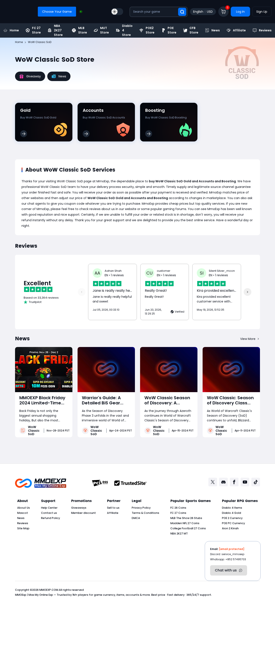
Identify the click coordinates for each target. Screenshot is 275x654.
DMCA (136, 518)
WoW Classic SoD (34, 430)
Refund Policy (50, 518)
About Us (23, 508)
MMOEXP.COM (48, 590)
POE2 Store (150, 30)
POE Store (172, 30)
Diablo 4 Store (127, 30)
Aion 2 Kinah (230, 528)
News (215, 30)
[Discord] (223, 482)
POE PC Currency (233, 523)
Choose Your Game (57, 11)
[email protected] (231, 549)
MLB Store (82, 30)
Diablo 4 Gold (231, 513)
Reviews (265, 30)
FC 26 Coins (178, 508)
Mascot (22, 513)
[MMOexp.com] (40, 483)
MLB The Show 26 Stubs (186, 518)
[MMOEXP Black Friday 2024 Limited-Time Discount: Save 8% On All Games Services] (43, 369)
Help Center (49, 508)
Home (14, 30)
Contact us (49, 513)
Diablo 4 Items (232, 508)
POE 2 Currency (232, 518)
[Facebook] (234, 482)
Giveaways (78, 508)
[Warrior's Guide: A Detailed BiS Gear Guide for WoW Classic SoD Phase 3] (106, 369)
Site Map (23, 528)
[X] (212, 482)
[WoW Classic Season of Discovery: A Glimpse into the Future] (168, 369)
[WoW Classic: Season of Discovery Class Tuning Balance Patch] (231, 369)
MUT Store (104, 30)
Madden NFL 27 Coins (184, 523)
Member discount (83, 513)
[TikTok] (255, 482)
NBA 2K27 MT (179, 533)
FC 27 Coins (178, 513)
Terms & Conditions (145, 513)
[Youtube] (245, 482)
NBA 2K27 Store (58, 30)
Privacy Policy (141, 508)
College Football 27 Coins (188, 528)
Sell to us (113, 508)
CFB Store (193, 30)
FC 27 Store (36, 30)
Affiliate (239, 30)
